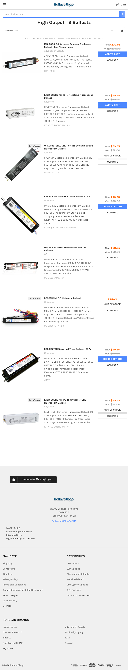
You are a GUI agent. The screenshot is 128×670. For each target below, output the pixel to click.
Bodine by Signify (74, 632)
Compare (112, 60)
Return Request (11, 595)
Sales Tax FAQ (10, 600)
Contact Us (9, 568)
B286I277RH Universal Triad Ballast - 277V (67, 349)
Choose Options (112, 206)
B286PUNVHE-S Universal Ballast (62, 298)
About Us (7, 574)
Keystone (8, 648)
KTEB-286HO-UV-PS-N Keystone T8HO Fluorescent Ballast (65, 401)
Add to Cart (112, 54)
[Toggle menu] (4, 4)
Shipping (7, 563)
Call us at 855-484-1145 (64, 521)
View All (69, 643)
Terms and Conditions (14, 584)
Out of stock (112, 155)
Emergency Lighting (77, 584)
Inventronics (10, 627)
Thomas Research (12, 632)
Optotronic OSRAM (13, 643)
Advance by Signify (75, 627)
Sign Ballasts (74, 590)
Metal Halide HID (75, 579)
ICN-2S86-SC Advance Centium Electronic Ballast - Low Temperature (67, 45)
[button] (122, 30)
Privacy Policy (10, 579)
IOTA (67, 637)
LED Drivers (73, 563)
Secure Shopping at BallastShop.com (23, 590)
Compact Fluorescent (78, 595)
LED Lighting (73, 568)
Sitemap (7, 605)
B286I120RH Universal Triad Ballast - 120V (67, 196)
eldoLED (7, 637)
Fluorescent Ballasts (78, 574)
